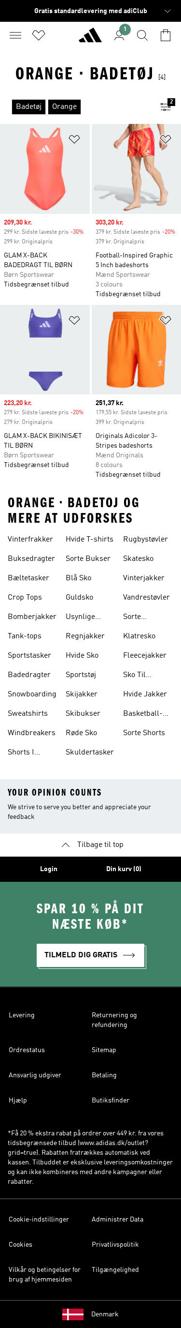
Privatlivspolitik (115, 1244)
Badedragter (29, 675)
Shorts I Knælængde (28, 753)
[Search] (142, 35)
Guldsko (79, 598)
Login (48, 869)
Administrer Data (117, 1219)
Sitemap (104, 1050)
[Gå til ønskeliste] (38, 35)
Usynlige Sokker (80, 618)
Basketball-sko (143, 715)
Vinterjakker (144, 578)
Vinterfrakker (30, 539)
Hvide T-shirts (89, 539)
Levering (22, 1015)
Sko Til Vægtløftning (144, 676)
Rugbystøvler (145, 539)
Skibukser (83, 714)
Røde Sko (81, 733)
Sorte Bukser (88, 559)
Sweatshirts (28, 714)
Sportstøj (81, 675)
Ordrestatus (27, 1050)
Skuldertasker (90, 752)
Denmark (105, 1314)
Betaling (104, 1075)
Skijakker (81, 694)
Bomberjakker (32, 617)
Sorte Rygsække (140, 618)
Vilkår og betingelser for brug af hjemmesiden (45, 1275)
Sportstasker (29, 656)
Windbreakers (32, 733)
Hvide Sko (82, 656)
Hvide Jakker (145, 694)
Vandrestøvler (146, 598)
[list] (75, 107)
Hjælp (18, 1100)
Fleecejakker (145, 656)
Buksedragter (31, 559)
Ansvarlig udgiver (35, 1075)
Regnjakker (85, 636)
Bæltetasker (28, 578)
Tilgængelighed (115, 1270)
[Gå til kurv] (165, 35)
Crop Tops (25, 598)
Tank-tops (25, 636)
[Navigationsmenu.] (15, 35)
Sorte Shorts (144, 733)
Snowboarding (32, 694)
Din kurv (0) (123, 869)
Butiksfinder (110, 1100)
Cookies (20, 1244)
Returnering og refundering (114, 1020)
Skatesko (138, 559)
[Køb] (90, 39)
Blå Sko (78, 578)
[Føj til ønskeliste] (74, 141)
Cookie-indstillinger (39, 1219)
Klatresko (139, 636)
